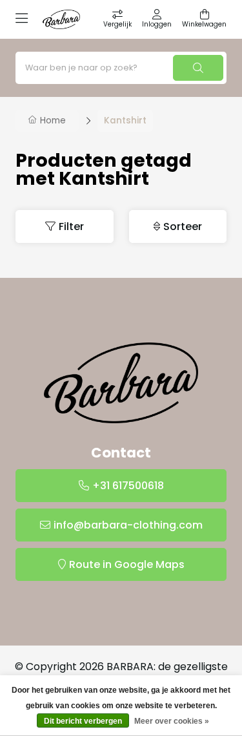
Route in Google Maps (127, 564)
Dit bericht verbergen (83, 721)
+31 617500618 (128, 485)
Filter (71, 226)
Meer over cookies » (171, 721)
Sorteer (182, 226)
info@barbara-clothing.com (128, 525)
